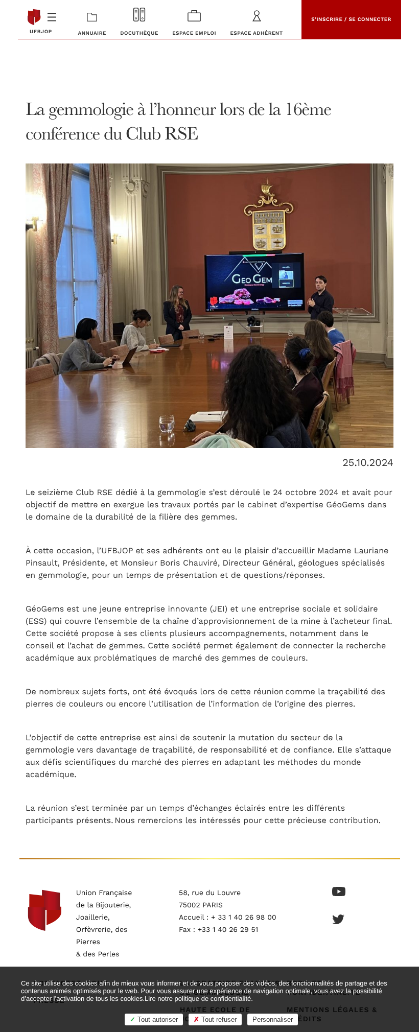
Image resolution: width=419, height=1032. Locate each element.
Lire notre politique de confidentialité (198, 998)
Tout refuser (218, 1019)
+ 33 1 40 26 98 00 (243, 917)
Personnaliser (272, 1019)
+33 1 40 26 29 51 (228, 929)
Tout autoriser (156, 1019)
